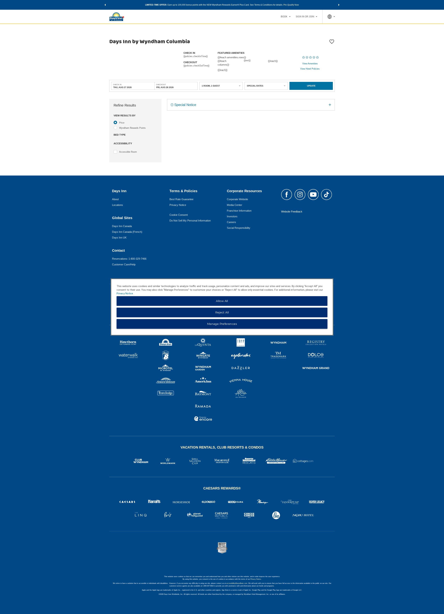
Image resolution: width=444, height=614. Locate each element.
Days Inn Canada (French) (127, 231)
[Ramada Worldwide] (203, 406)
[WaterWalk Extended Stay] (128, 355)
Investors (232, 216)
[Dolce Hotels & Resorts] (316, 355)
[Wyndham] (278, 343)
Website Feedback (291, 211)
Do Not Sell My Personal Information (190, 220)
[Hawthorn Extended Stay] (128, 343)
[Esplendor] (240, 355)
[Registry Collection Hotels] (316, 343)
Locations (117, 204)
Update (311, 86)
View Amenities (310, 63)
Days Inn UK (119, 237)
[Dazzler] (240, 368)
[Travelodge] (165, 393)
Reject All (222, 312)
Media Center (234, 204)
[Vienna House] (240, 381)
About (115, 199)
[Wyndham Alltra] (240, 393)
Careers (231, 222)
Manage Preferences (222, 324)
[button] (105, 5)
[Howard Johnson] (165, 381)
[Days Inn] (165, 343)
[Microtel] (165, 368)
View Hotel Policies (310, 68)
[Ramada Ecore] (203, 419)
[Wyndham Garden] (203, 368)
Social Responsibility (238, 227)
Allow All (222, 301)
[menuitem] (286, 17)
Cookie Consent (178, 214)
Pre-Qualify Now (291, 5)
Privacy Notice (177, 204)
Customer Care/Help (123, 264)
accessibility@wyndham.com (236, 583)
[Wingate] (203, 355)
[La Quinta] (203, 343)
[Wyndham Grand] (316, 368)
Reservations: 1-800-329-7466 (129, 258)
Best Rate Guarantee (181, 199)
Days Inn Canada (122, 226)
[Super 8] (165, 355)
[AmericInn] (203, 381)
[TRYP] (240, 343)
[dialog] (222, 307)
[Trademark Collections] (278, 355)
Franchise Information (239, 210)
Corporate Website (237, 199)
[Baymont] (203, 393)
